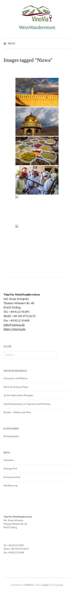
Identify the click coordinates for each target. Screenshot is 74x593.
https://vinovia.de (15, 329)
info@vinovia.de (14, 324)
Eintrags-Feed (10, 468)
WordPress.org (10, 485)
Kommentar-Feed (12, 477)
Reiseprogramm (11, 436)
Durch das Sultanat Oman (16, 387)
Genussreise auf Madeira (15, 378)
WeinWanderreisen (37, 27)
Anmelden (9, 460)
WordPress (29, 585)
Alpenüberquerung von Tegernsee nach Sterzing (27, 404)
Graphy (45, 585)
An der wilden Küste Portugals (18, 395)
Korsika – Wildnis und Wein (17, 412)
